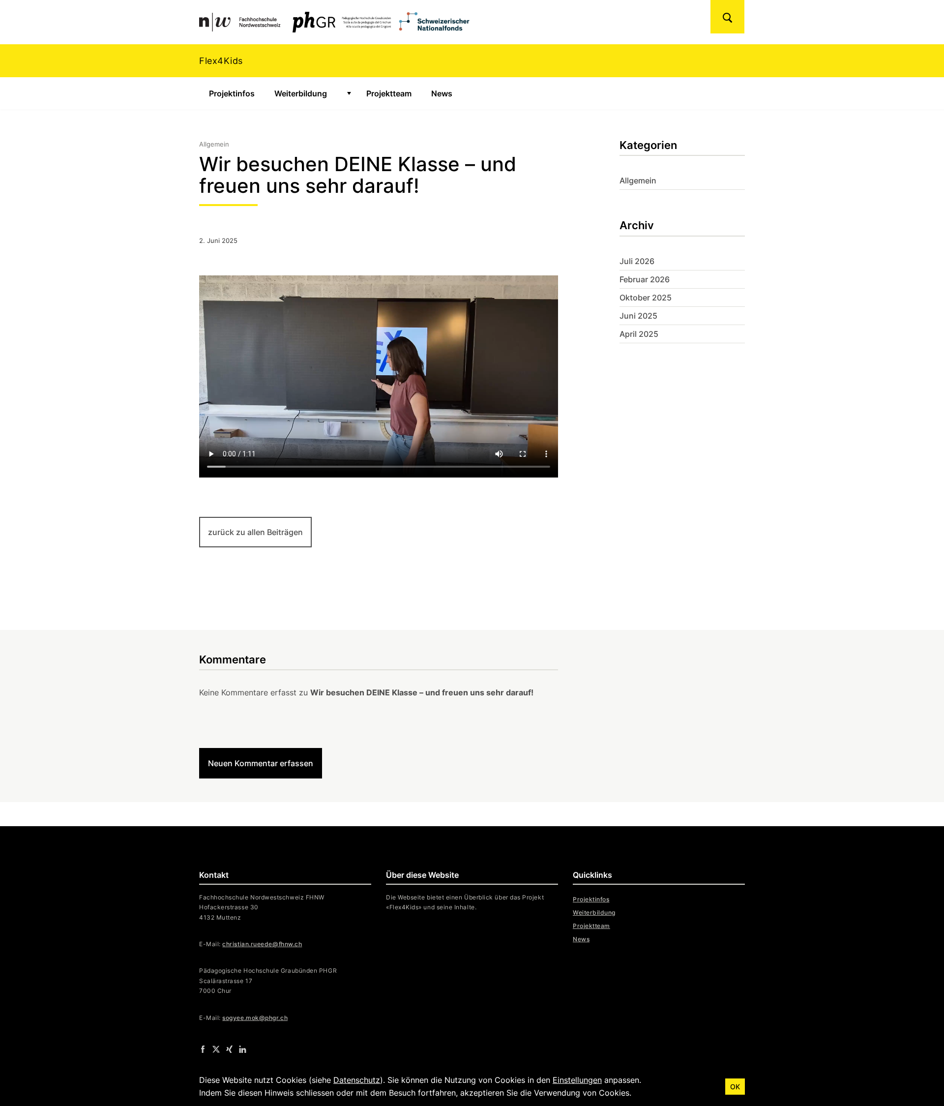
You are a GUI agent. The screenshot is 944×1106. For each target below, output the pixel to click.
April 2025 (639, 334)
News (441, 93)
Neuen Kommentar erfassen (260, 763)
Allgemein (638, 180)
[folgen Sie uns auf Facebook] (202, 1049)
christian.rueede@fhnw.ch (262, 944)
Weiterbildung (300, 93)
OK (735, 1086)
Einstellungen (577, 1080)
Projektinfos (232, 93)
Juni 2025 (638, 316)
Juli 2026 (637, 261)
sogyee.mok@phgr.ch (255, 1017)
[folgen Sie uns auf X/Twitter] (216, 1049)
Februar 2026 (645, 279)
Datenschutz (356, 1080)
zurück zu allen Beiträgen (255, 532)
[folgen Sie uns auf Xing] (229, 1049)
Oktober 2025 (646, 297)
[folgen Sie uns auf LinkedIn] (242, 1049)
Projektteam (389, 93)
